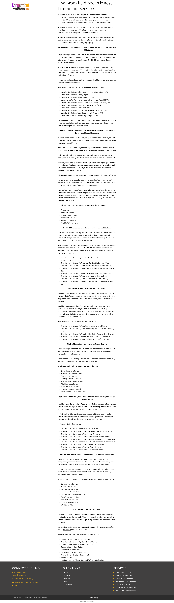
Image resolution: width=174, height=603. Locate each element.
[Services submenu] (148, 9)
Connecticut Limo (64, 15)
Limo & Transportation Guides (87, 601)
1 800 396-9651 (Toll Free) (23, 579)
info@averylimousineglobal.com (26, 582)
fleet (94, 40)
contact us (67, 530)
